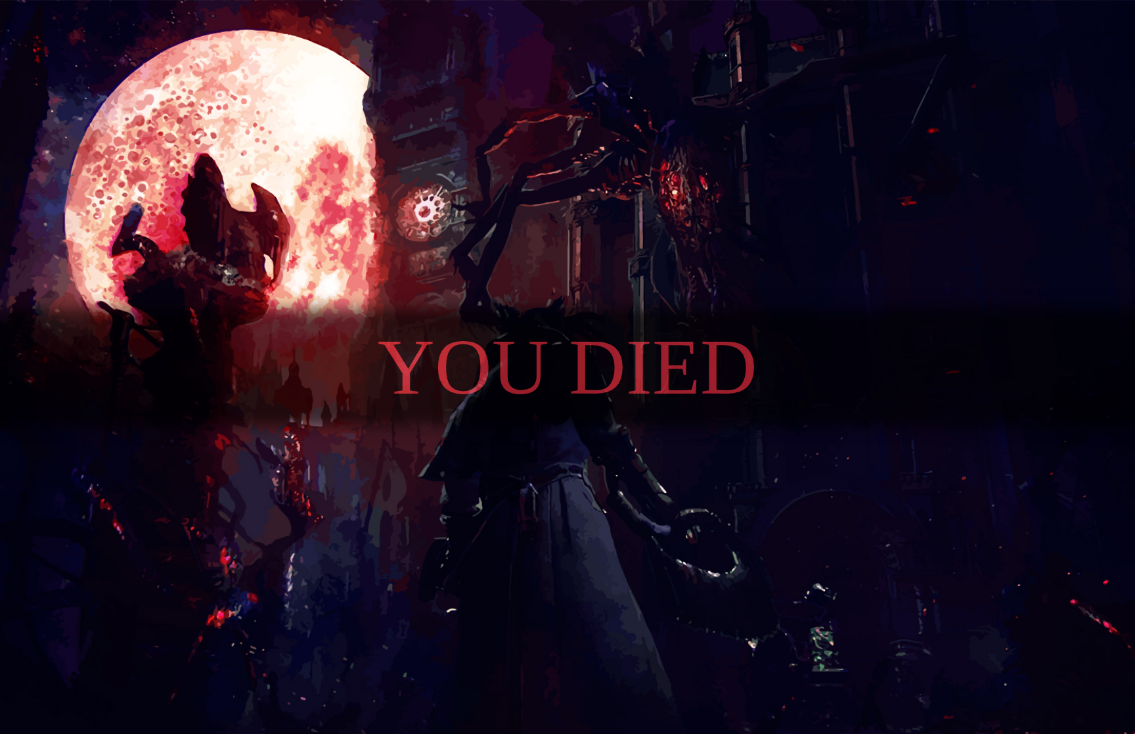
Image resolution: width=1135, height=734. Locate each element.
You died (567, 367)
